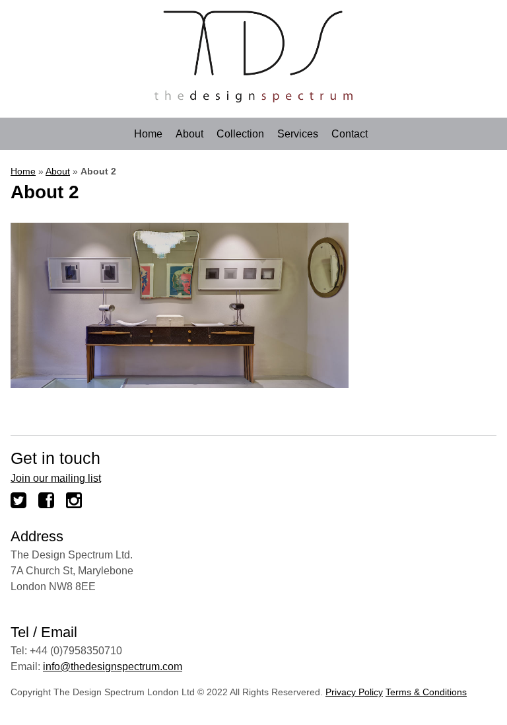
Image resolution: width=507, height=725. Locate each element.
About (189, 134)
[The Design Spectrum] (253, 98)
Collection (240, 134)
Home (148, 134)
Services (297, 134)
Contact (349, 134)
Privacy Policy (354, 692)
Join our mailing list (56, 478)
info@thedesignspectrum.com (112, 666)
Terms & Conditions (426, 692)
